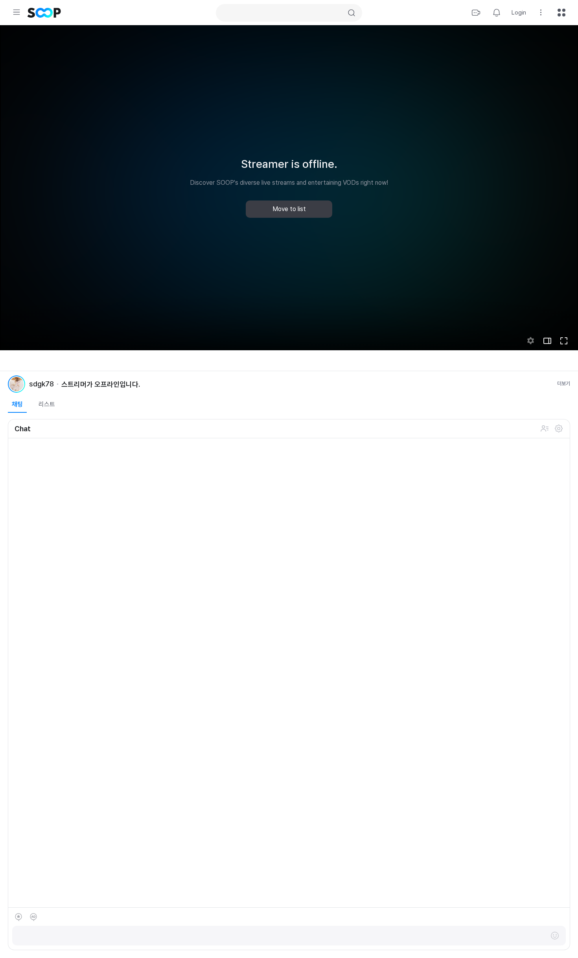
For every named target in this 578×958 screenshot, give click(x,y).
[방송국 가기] (16, 384)
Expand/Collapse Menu (16, 12)
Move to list (289, 209)
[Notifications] (496, 12)
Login (519, 12)
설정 (558, 428)
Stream (476, 12)
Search (351, 13)
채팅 (17, 404)
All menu (561, 12)
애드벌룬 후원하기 (33, 917)
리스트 (47, 404)
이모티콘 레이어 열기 (555, 935)
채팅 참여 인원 (544, 428)
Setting (541, 12)
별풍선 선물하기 (18, 917)
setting (531, 341)
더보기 (563, 383)
